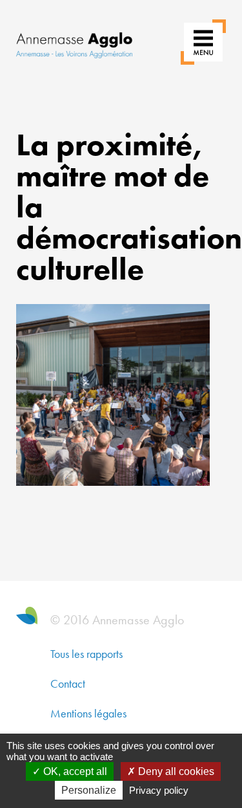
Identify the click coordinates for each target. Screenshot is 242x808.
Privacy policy (158, 790)
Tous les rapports (86, 653)
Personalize (88, 790)
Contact (67, 683)
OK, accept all (74, 771)
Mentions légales (88, 713)
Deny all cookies (175, 771)
